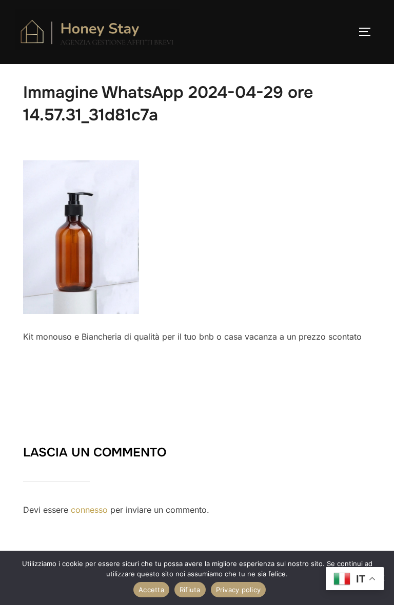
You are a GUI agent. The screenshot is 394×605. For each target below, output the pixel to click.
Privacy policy (238, 590)
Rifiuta (190, 590)
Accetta (151, 590)
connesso (89, 510)
